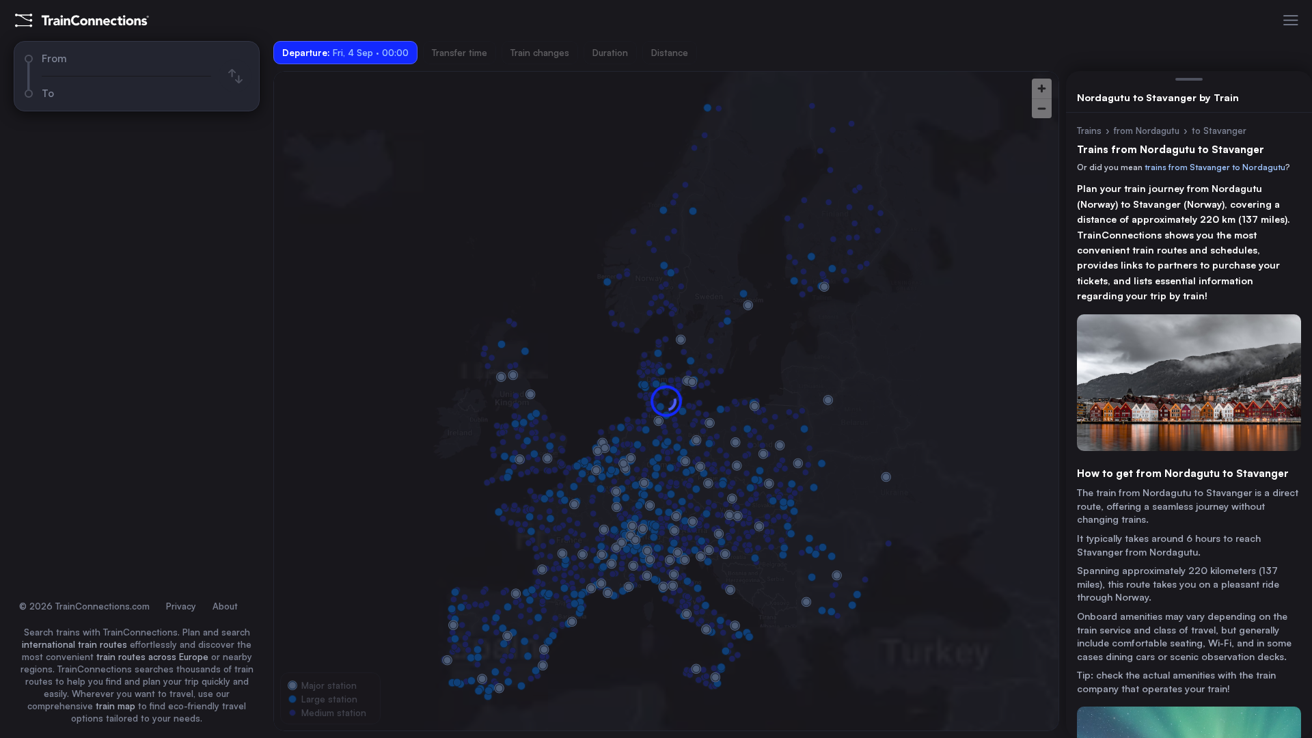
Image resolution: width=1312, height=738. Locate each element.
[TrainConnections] (82, 20)
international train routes (74, 644)
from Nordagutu (1146, 130)
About (225, 606)
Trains (1089, 130)
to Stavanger (1219, 130)
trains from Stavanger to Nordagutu (1215, 167)
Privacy (181, 606)
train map (115, 705)
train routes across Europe (152, 656)
